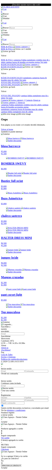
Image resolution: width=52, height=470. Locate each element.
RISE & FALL (7, 47)
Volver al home (7, 129)
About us (21, 102)
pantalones (31, 60)
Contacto (5, 100)
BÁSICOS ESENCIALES (12, 64)
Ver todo (43, 62)
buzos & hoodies (19, 62)
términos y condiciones (16, 410)
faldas (30, 96)
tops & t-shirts (13, 80)
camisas (9, 62)
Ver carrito (5, 438)
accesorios (30, 62)
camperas (17, 60)
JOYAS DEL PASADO (11, 82)
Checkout (5, 449)
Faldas (24, 60)
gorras (37, 62)
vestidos (39, 60)
